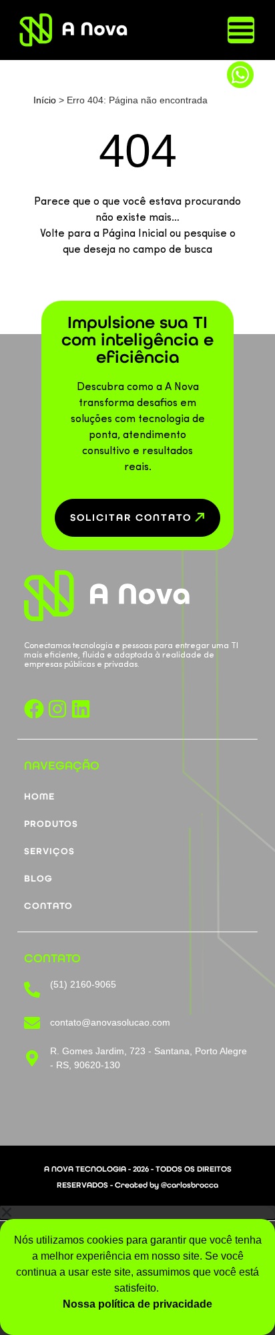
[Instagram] (57, 709)
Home (39, 797)
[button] (137, 1212)
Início (44, 100)
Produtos (51, 824)
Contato (48, 906)
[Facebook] (34, 709)
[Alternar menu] (241, 30)
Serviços (49, 851)
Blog (38, 879)
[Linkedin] (81, 709)
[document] (137, 1270)
